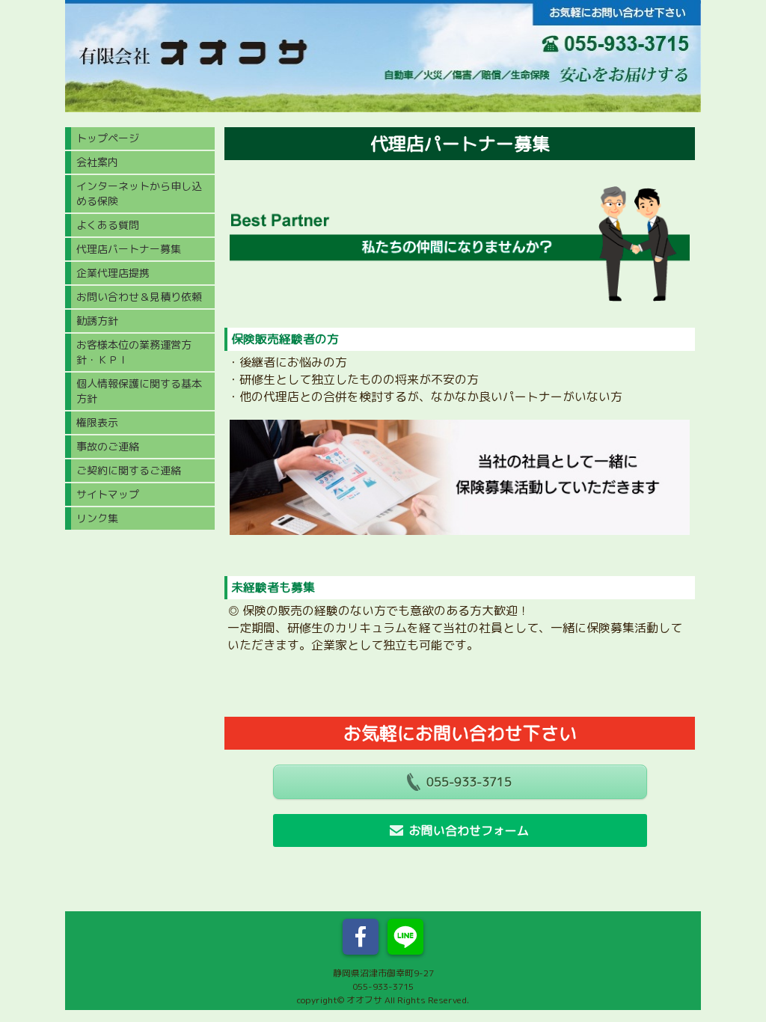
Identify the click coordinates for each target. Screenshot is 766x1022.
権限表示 (97, 422)
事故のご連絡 (107, 446)
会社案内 (97, 162)
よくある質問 (107, 225)
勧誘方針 (97, 320)
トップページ (107, 138)
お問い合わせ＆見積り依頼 (139, 297)
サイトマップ (107, 494)
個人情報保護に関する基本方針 (139, 391)
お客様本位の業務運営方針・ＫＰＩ (134, 352)
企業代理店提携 (113, 273)
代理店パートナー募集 (128, 249)
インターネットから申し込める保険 (139, 193)
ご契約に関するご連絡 (128, 470)
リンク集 (97, 518)
